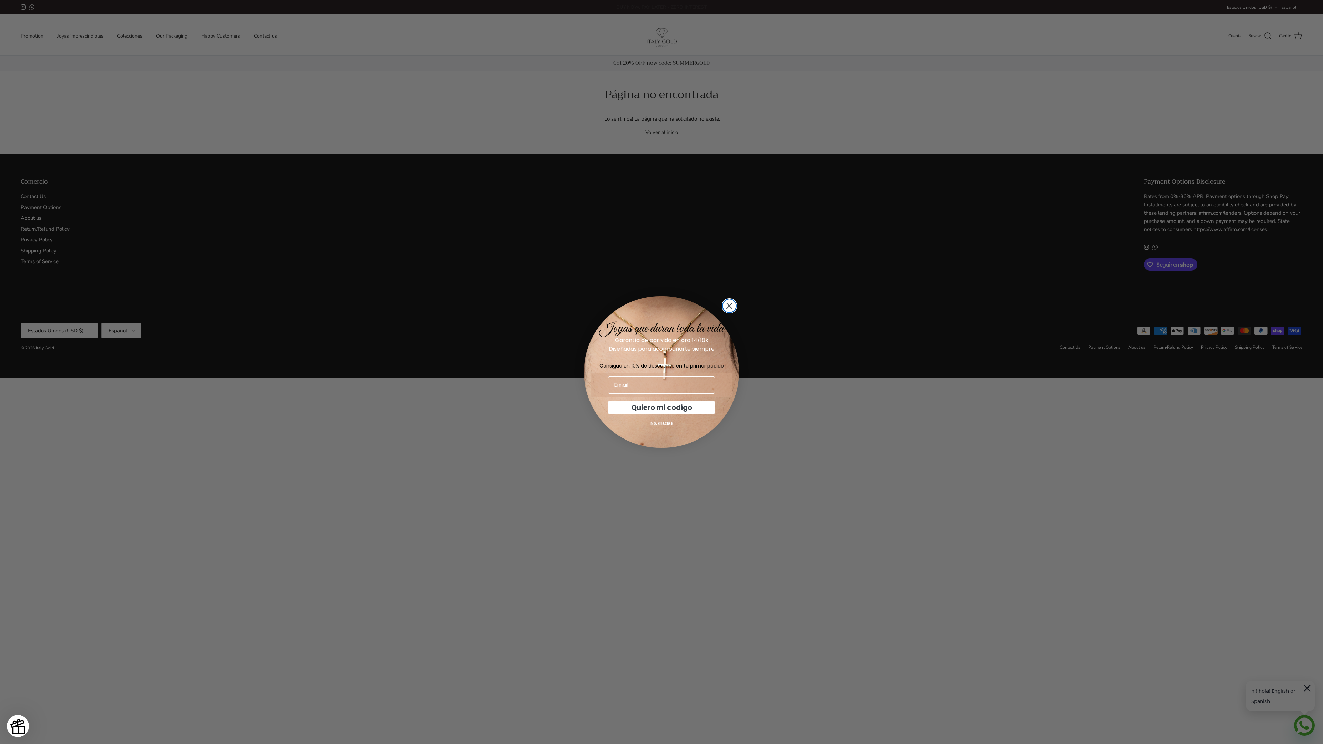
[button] (18, 726)
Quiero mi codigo (661, 407)
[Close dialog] (729, 306)
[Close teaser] (33, 710)
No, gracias (661, 423)
